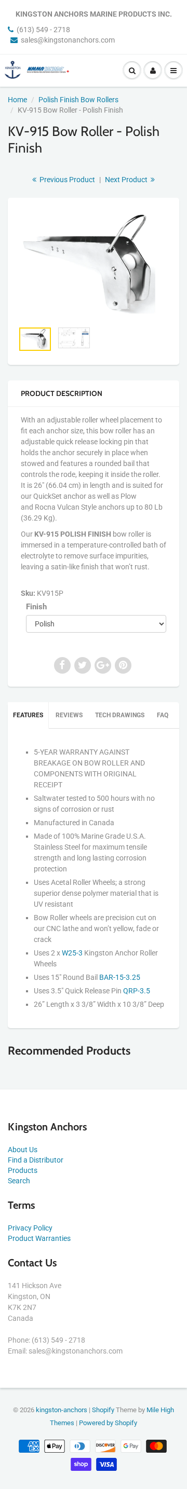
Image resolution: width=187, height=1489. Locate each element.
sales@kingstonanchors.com (68, 40)
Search (19, 1181)
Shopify (103, 1410)
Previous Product (66, 179)
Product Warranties (39, 1238)
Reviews (69, 715)
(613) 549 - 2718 (43, 29)
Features (28, 715)
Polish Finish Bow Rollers (78, 99)
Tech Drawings (119, 715)
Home (17, 99)
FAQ (162, 715)
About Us (22, 1149)
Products (22, 1170)
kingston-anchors (61, 1410)
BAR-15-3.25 (119, 977)
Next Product (127, 179)
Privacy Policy (30, 1228)
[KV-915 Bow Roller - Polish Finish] (93, 264)
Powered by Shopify (108, 1423)
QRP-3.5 (136, 991)
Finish (36, 606)
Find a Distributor (35, 1160)
